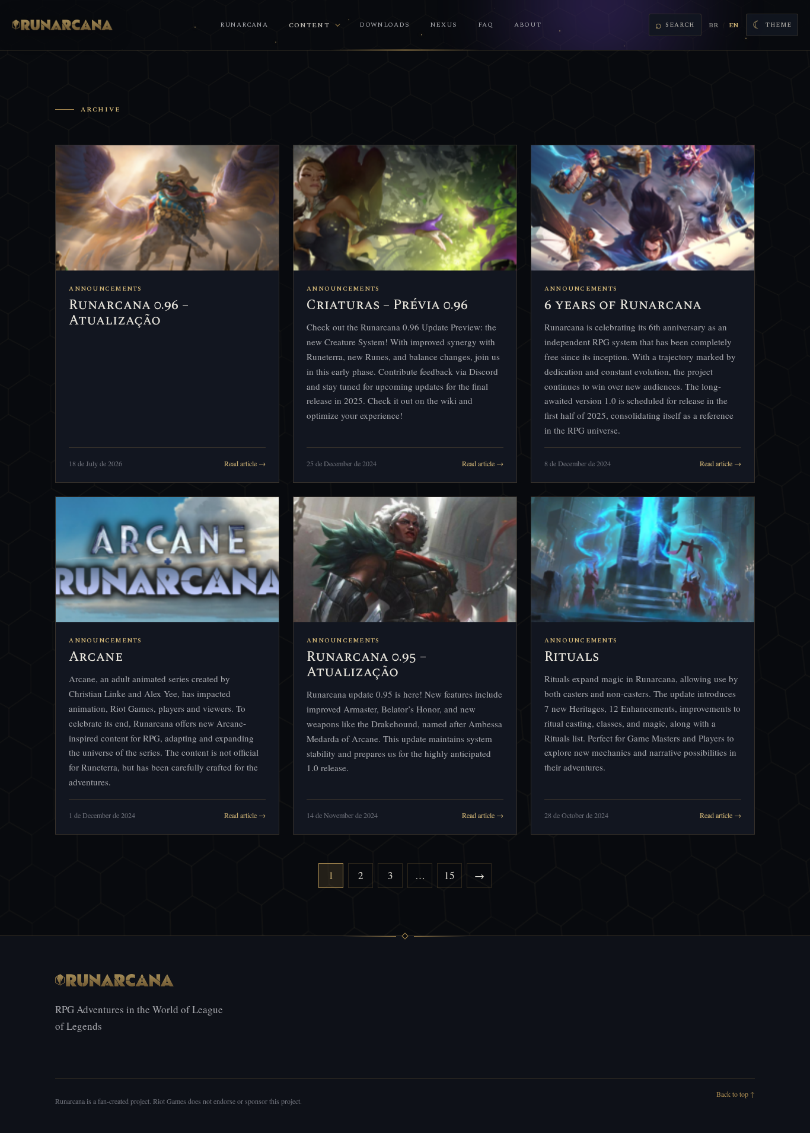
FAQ (485, 25)
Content (309, 25)
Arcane (96, 657)
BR (713, 25)
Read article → (245, 463)
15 (449, 875)
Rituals (571, 657)
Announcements (105, 289)
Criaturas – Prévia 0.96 (387, 305)
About (527, 25)
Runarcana (243, 25)
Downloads (384, 25)
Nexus (444, 25)
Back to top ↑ (735, 1094)
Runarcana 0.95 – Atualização (366, 665)
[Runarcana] (62, 25)
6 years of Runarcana (622, 305)
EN (733, 25)
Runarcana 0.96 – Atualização (129, 313)
